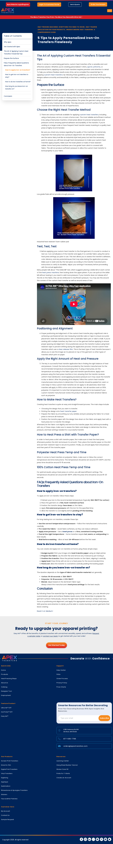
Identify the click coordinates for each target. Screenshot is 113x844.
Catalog (4, 687)
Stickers (4, 794)
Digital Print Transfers (9, 769)
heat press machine (50, 272)
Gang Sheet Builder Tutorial (67, 765)
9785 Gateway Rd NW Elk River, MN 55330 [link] (71, 730)
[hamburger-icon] (109, 10)
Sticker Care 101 (62, 769)
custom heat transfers (53, 75)
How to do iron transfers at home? (18, 82)
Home (3, 670)
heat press (68, 531)
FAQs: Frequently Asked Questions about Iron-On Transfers (16, 64)
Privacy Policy (61, 683)
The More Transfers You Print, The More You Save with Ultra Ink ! (56, 17)
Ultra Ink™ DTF (6, 708)
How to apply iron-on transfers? (17, 70)
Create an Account (63, 778)
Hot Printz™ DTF (6, 712)
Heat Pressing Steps (9, 678)
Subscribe (104, 718)
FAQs (58, 674)
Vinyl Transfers (6, 773)
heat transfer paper (68, 411)
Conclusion (8, 96)
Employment (6, 695)
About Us (4, 683)
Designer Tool (6, 691)
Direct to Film (6, 765)
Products (4, 674)
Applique (4, 782)
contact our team (50, 636)
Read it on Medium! (45, 611)
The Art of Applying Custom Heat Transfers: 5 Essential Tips (16, 52)
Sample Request (7, 819)
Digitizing (4, 778)
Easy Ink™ (4, 716)
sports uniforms (93, 67)
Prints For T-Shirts (63, 773)
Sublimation (5, 786)
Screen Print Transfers (9, 761)
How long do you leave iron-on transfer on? (16, 87)
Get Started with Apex (12, 46)
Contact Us (5, 815)
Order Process (62, 678)
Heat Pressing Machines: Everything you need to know (61, 27)
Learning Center (62, 761)
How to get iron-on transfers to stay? (16, 75)
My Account (5, 811)
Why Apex (7, 42)
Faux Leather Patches (9, 799)
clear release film (65, 349)
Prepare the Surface (11, 58)
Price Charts (61, 687)
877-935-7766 (69, 739)
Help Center (61, 670)
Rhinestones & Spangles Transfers (14, 790)
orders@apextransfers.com (75, 746)
